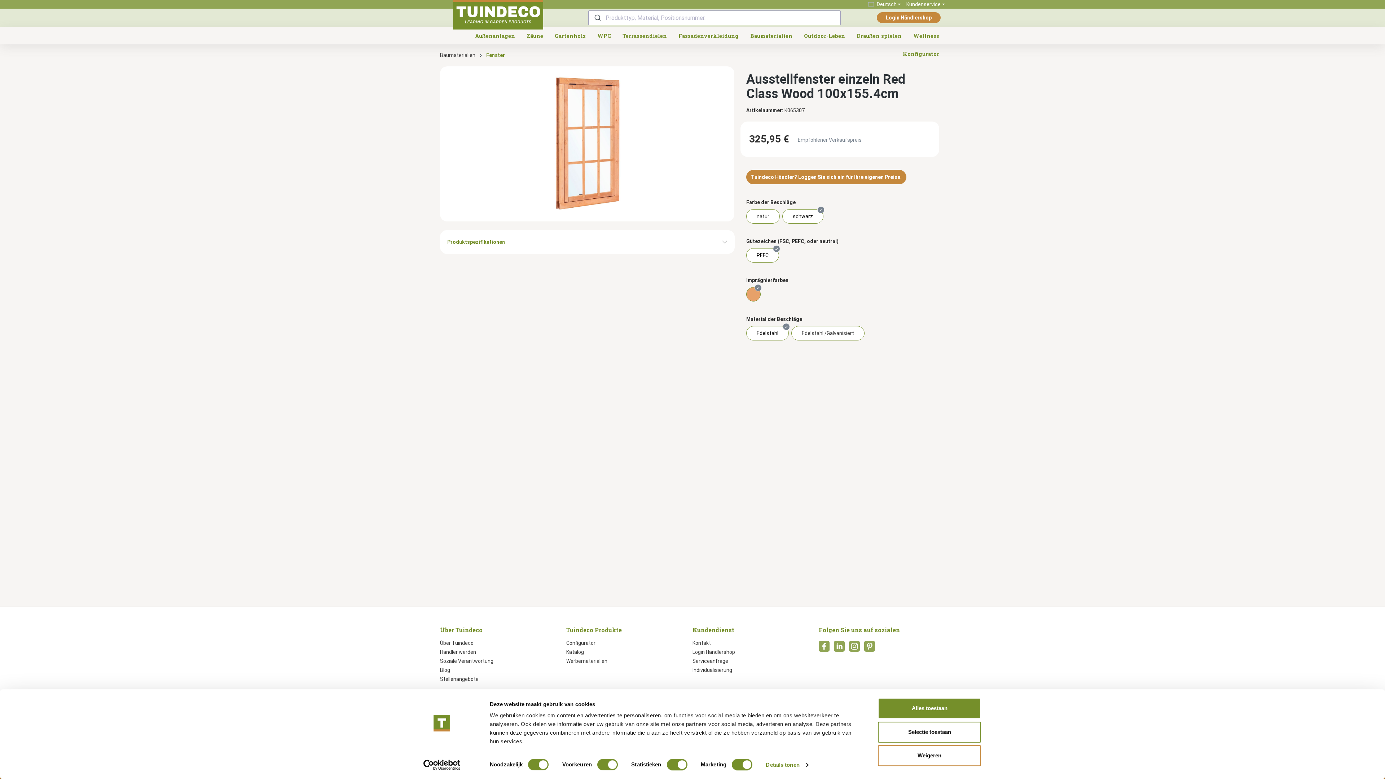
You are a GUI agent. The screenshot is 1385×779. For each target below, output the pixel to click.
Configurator (580, 643)
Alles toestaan (929, 708)
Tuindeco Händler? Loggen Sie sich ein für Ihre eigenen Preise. (826, 177)
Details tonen (782, 765)
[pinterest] (869, 648)
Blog (445, 670)
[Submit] (597, 18)
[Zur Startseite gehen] (498, 15)
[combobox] (714, 17)
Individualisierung (712, 670)
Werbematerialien (586, 661)
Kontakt (701, 643)
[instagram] (854, 648)
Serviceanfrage (710, 661)
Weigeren (929, 755)
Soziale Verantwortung (466, 661)
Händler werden (458, 652)
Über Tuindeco (457, 643)
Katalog (575, 652)
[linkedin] (839, 648)
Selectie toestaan (929, 732)
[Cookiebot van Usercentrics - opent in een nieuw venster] (442, 765)
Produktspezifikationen (476, 242)
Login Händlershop (909, 18)
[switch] (607, 764)
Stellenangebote (459, 679)
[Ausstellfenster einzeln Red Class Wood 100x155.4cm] (587, 143)
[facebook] (824, 648)
